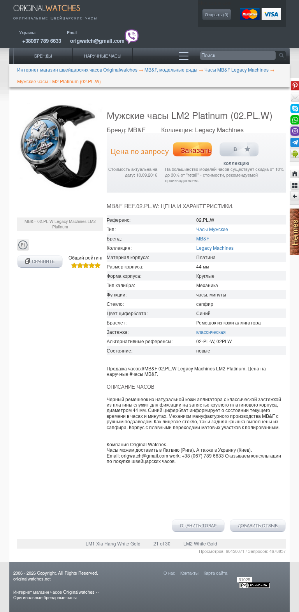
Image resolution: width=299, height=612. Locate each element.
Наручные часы (102, 56)
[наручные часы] (52, 12)
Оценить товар (198, 525)
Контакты (189, 573)
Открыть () (217, 15)
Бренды (43, 56)
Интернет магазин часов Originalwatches (54, 592)
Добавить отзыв (258, 525)
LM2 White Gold (200, 543)
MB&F (202, 238)
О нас (169, 573)
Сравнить (43, 261)
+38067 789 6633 (41, 40)
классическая (211, 331)
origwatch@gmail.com (97, 40)
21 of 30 (162, 543)
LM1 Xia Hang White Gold (113, 543)
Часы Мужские (212, 229)
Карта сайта (215, 573)
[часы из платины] (23, 248)
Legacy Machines (215, 247)
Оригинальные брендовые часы (45, 597)
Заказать (196, 150)
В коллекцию (236, 151)
